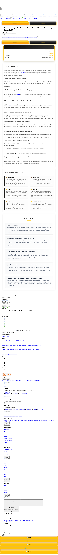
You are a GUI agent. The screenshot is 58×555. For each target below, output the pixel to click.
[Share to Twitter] (4, 318)
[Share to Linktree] (4, 322)
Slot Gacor (9, 105)
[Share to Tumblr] (4, 326)
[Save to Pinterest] (4, 323)
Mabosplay (23, 72)
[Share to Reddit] (4, 325)
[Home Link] (8, 498)
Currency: (3, 532)
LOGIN (15, 23)
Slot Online (18, 94)
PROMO (29, 537)
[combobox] (5, 7)
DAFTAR (43, 23)
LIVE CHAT (30, 551)
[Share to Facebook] (4, 320)
